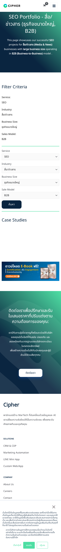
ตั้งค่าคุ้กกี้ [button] (17, 545)
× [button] (54, 507)
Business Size (9, 177)
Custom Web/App (13, 466)
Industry (6, 164)
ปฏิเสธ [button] (42, 545)
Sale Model (8, 190)
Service (6, 151)
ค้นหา (11, 204)
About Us (8, 484)
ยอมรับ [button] (29, 545)
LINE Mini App (11, 459)
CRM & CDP (9, 446)
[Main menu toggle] (54, 5)
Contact (7, 498)
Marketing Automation (16, 452)
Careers (7, 491)
